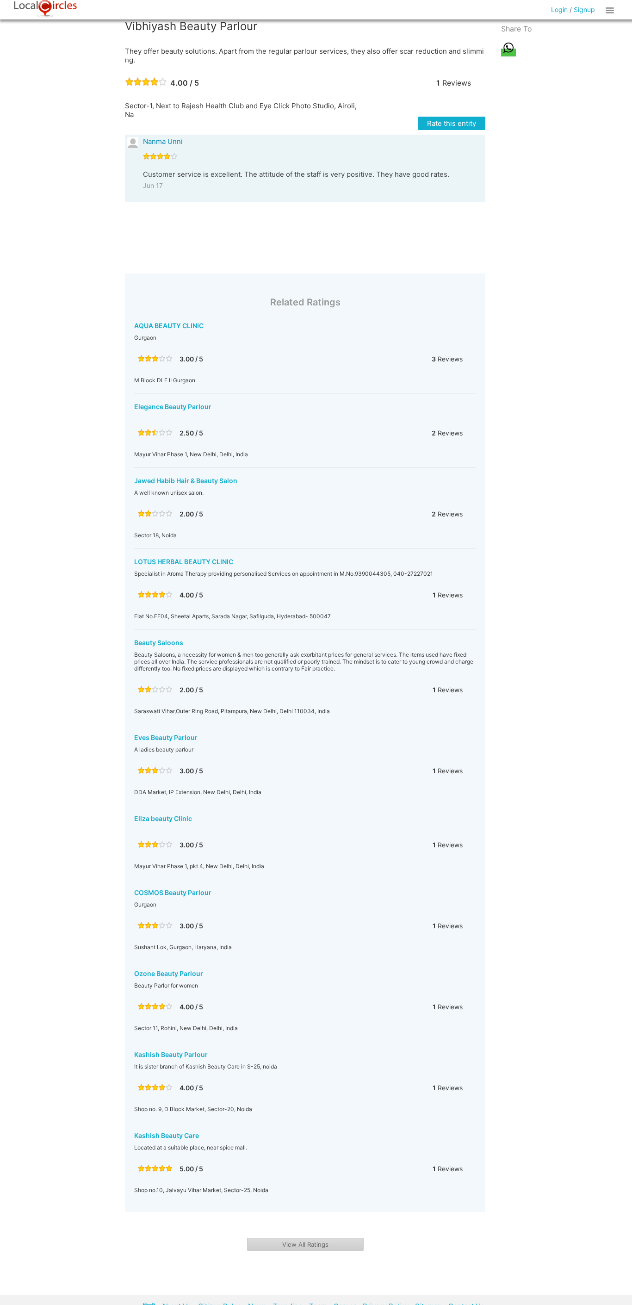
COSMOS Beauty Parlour (172, 892)
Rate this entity (451, 123)
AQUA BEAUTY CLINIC (169, 325)
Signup (584, 9)
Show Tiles (611, 10)
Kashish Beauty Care (166, 1135)
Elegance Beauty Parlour (172, 406)
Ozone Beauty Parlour (168, 973)
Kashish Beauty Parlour (171, 1054)
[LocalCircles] (45, 9)
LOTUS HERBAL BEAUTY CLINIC (183, 562)
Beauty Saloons (158, 642)
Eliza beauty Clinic (163, 818)
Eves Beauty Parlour (166, 737)
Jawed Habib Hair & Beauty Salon (185, 481)
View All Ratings (305, 1244)
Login (559, 9)
